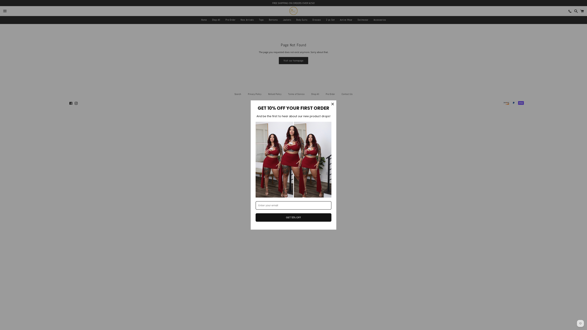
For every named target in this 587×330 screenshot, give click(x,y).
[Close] (332, 104)
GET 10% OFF (293, 217)
